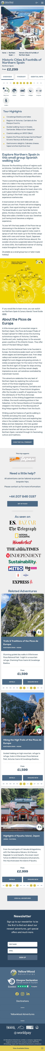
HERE (4, 314)
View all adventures (22, 898)
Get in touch (22, 504)
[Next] (43, 28)
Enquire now (33, 682)
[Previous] (2, 28)
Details (12, 682)
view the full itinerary (22, 442)
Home (4, 53)
